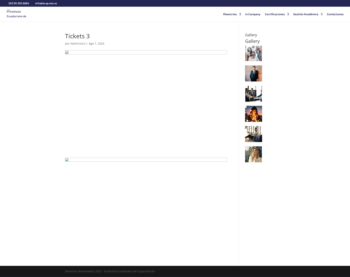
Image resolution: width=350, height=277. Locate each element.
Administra (77, 43)
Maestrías (230, 14)
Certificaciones (275, 14)
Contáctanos (335, 14)
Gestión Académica (305, 14)
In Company (252, 14)
